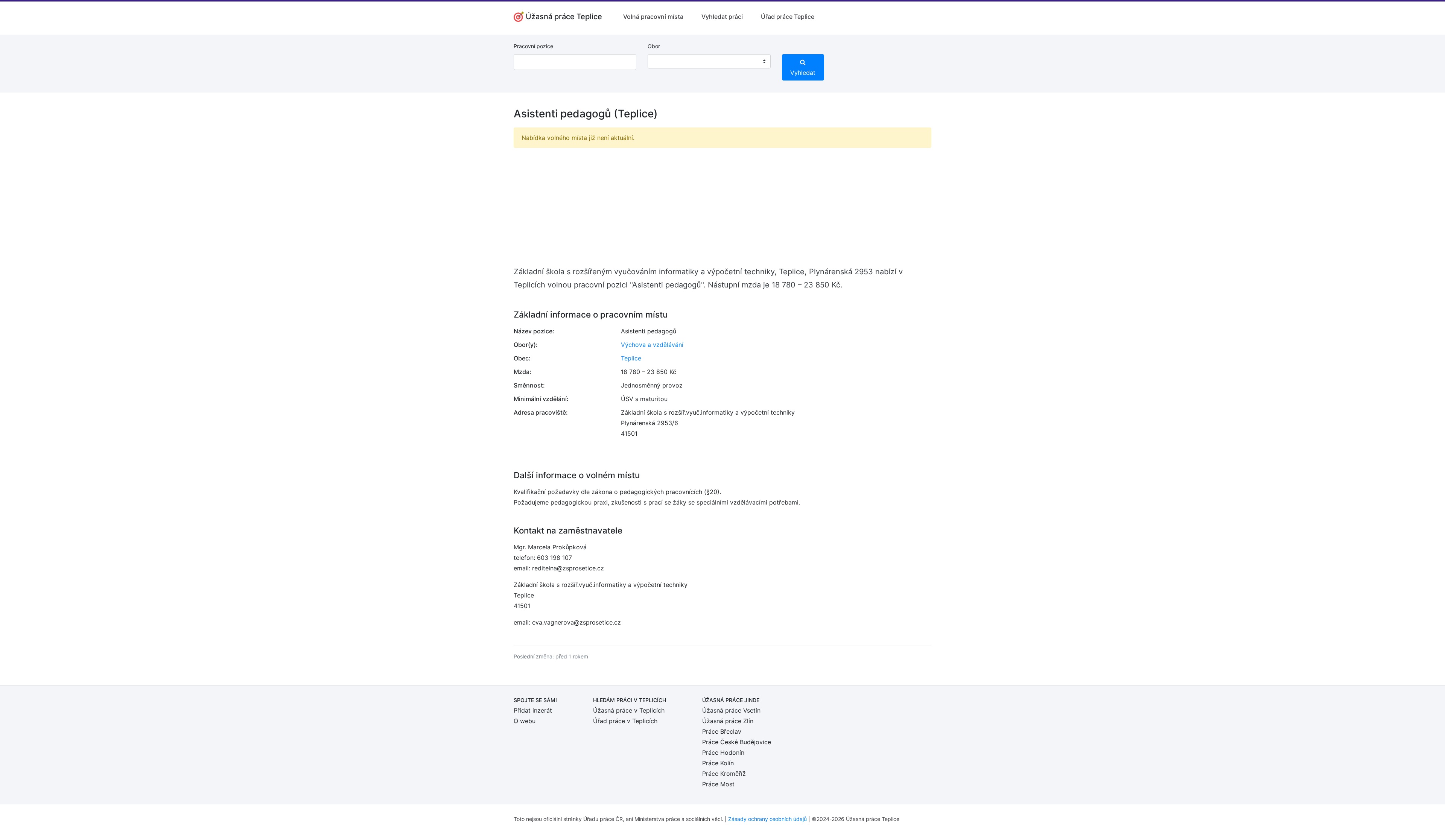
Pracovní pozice (533, 46)
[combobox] (709, 61)
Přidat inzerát (533, 710)
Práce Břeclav (721, 731)
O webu (524, 721)
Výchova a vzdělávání (652, 344)
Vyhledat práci (722, 16)
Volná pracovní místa (653, 16)
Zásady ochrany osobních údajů (767, 819)
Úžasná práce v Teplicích (629, 710)
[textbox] (663, 61)
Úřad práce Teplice (787, 16)
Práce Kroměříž (724, 773)
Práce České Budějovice (736, 742)
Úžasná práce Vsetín (731, 710)
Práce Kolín (718, 763)
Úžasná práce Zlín (727, 721)
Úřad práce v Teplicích (625, 721)
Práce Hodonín (723, 752)
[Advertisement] (722, 206)
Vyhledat (802, 72)
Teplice (631, 358)
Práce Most (718, 784)
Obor (654, 46)
